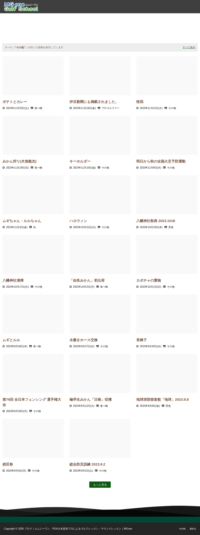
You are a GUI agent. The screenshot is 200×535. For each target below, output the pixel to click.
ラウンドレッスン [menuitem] (102, 17)
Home (182, 529)
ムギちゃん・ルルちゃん (22, 221)
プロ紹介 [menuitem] (52, 17)
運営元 (193, 529)
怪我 (139, 102)
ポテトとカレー (15, 102)
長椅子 (141, 340)
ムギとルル (11, 340)
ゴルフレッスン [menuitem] (74, 17)
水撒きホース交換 (84, 340)
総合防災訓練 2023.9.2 (87, 464)
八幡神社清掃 (13, 280)
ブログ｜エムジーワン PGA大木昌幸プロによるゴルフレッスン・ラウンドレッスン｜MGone (78, 528)
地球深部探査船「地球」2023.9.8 (162, 399)
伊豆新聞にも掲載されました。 (94, 102)
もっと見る (100, 484)
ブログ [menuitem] (148, 17)
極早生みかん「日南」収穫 (91, 399)
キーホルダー (80, 161)
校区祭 (8, 464)
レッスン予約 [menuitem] (129, 17)
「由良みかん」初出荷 (87, 280)
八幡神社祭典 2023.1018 (155, 221)
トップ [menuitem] (36, 17)
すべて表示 (189, 47)
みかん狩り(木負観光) (20, 161)
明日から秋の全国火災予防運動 (161, 161)
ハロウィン (78, 221)
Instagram (184, 17)
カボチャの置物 (148, 280)
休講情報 (164, 17)
